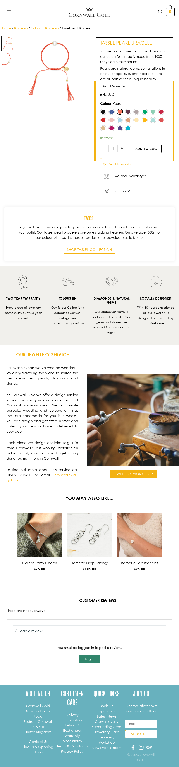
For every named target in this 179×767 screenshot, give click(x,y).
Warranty (72, 735)
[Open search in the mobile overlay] (160, 12)
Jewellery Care (106, 732)
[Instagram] (141, 747)
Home (6, 28)
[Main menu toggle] (9, 11)
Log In (89, 659)
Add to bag (146, 149)
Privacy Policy (72, 751)
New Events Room (107, 747)
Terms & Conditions (72, 746)
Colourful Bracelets (45, 28)
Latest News (106, 716)
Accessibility (72, 741)
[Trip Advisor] (149, 747)
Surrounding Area (106, 727)
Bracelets (21, 28)
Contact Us (38, 741)
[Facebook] (133, 747)
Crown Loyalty (107, 721)
